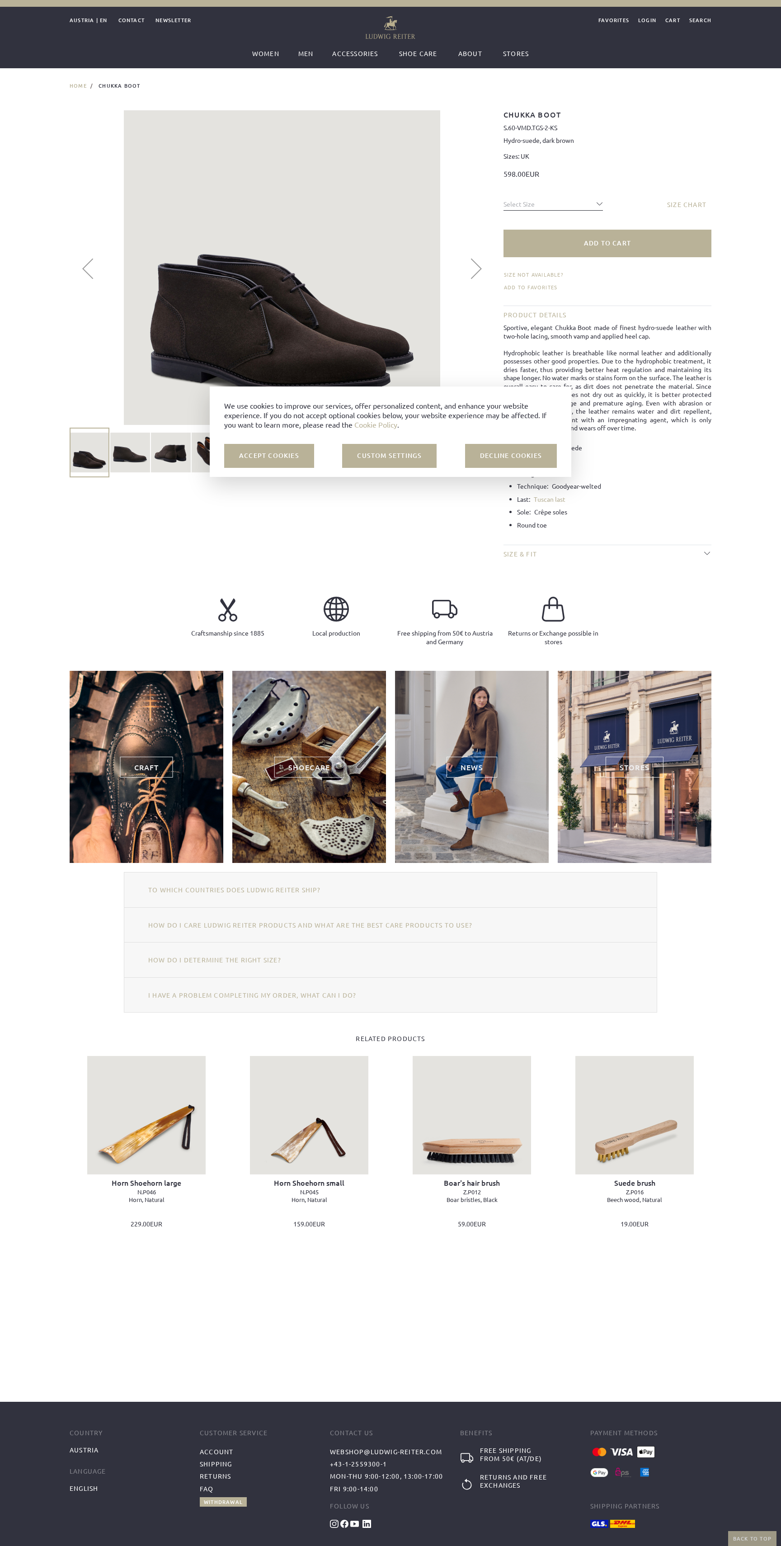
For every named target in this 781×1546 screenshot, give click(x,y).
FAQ (207, 1489)
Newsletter (173, 20)
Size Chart (686, 204)
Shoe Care (418, 53)
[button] (88, 268)
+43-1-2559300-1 (358, 1464)
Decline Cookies (511, 456)
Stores (516, 53)
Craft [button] (146, 767)
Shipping (216, 1464)
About (470, 53)
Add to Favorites (530, 287)
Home (78, 86)
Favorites (613, 20)
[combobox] (553, 202)
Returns (215, 1476)
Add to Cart (607, 243)
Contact (131, 20)
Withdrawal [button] (223, 1502)
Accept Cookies (269, 456)
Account (216, 1451)
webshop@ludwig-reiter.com (386, 1451)
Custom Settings (389, 456)
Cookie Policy (375, 424)
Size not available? (533, 275)
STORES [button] (634, 767)
